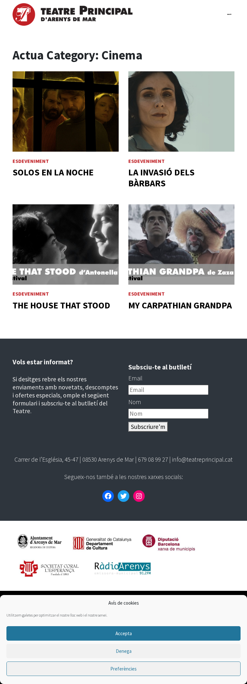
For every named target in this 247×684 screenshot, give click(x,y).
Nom (134, 402)
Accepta (123, 633)
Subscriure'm (148, 427)
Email (135, 378)
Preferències (123, 669)
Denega (124, 651)
